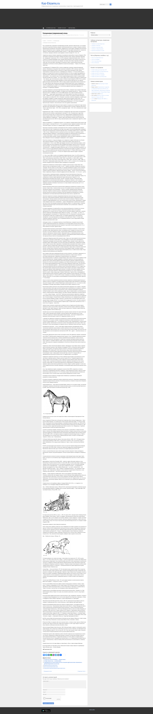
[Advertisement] (76, 17)
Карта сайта (92, 709)
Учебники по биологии (96, 45)
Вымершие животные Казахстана (50, 42)
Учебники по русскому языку (97, 47)
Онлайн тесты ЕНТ (62, 27)
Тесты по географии (95, 59)
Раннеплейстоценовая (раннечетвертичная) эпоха (54, 668)
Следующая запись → (82, 671)
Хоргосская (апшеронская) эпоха (51, 666)
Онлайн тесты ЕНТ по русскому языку (99, 76)
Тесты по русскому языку (96, 61)
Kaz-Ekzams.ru (51, 3)
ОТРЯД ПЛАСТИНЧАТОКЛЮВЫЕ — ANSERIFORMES (55, 659)
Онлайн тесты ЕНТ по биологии (98, 73)
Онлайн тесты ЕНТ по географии (98, 74)
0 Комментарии (56, 40)
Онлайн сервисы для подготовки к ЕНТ (99, 69)
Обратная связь (71, 27)
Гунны (102, 93)
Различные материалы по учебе (98, 50)
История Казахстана (51, 27)
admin (45, 40)
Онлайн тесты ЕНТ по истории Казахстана (100, 71)
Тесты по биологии (95, 62)
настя (93, 98)
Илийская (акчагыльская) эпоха (50, 665)
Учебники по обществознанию (97, 48)
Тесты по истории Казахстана (97, 57)
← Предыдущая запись (47, 671)
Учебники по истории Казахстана (98, 43)
